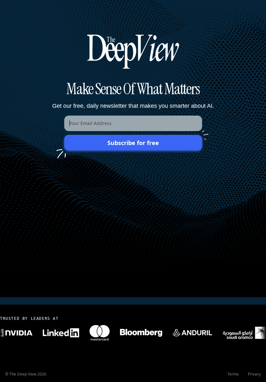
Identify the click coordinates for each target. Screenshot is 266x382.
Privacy (254, 374)
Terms (233, 374)
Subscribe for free (133, 143)
